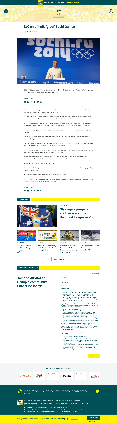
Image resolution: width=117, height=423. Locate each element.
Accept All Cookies (93, 417)
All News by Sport (58, 259)
